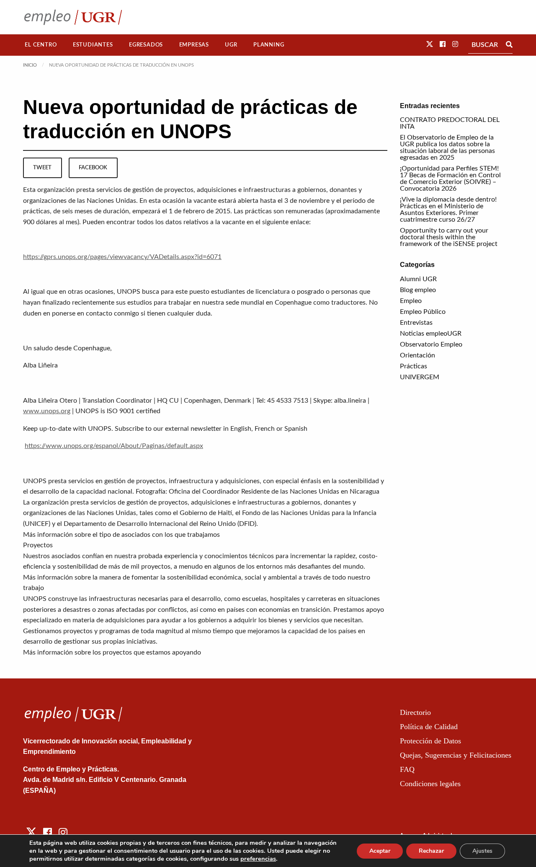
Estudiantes (93, 44)
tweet (42, 167)
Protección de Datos (430, 741)
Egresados (146, 44)
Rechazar (431, 851)
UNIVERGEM (419, 377)
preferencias (258, 858)
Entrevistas (416, 322)
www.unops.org (46, 411)
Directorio (415, 712)
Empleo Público (423, 311)
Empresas (194, 44)
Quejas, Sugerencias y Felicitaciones (455, 755)
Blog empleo (418, 290)
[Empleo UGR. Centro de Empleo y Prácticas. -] (73, 17)
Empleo (411, 301)
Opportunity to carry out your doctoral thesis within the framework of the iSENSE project (448, 237)
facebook (93, 167)
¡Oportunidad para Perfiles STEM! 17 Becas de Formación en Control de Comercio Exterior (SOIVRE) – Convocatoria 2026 (450, 178)
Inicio (30, 65)
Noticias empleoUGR (430, 333)
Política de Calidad (429, 726)
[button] (429, 44)
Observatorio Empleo (431, 344)
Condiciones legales (430, 783)
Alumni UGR (418, 279)
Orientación (417, 355)
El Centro (41, 44)
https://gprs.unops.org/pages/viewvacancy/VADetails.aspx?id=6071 (122, 257)
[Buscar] (509, 44)
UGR (231, 44)
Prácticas (413, 366)
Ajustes (482, 851)
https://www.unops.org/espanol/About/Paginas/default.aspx (114, 446)
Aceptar (379, 851)
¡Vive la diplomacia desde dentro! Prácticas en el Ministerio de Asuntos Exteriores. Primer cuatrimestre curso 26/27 (448, 209)
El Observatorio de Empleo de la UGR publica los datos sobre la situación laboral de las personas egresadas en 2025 (447, 147)
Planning (268, 44)
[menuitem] (41, 45)
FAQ (407, 769)
